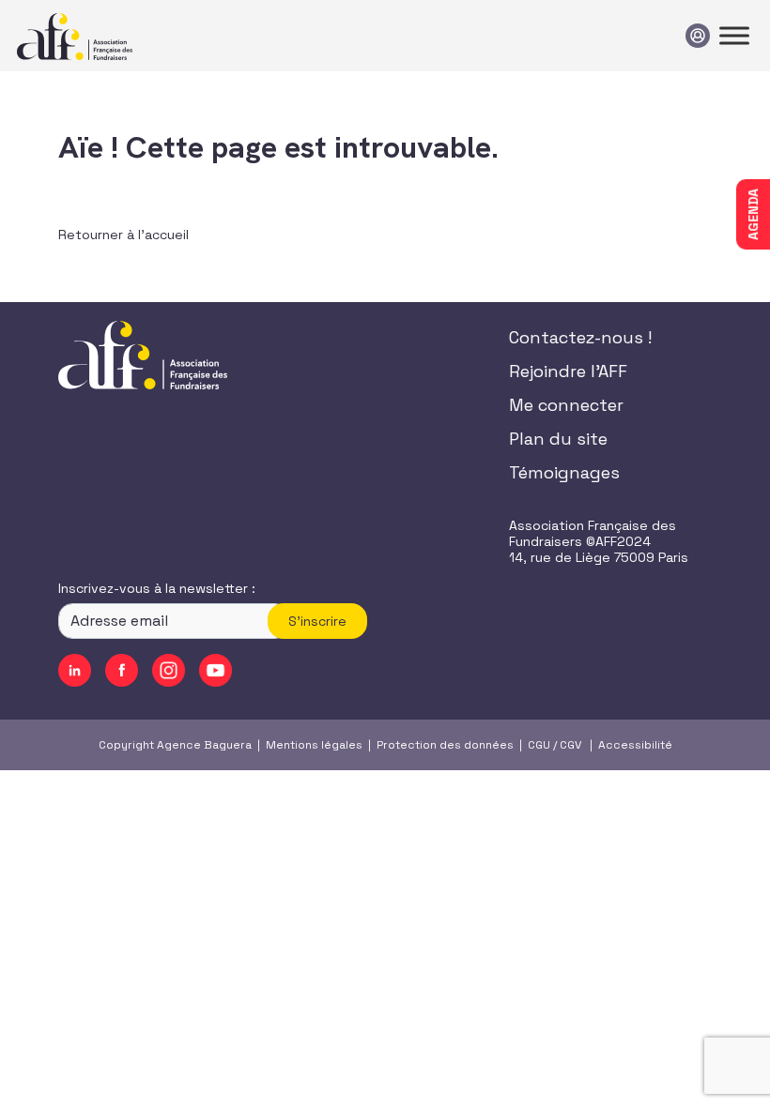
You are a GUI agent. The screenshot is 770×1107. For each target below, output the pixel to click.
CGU (539, 744)
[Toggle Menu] (734, 35)
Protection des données (445, 744)
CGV (570, 744)
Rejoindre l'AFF (568, 371)
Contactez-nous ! (580, 337)
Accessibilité (635, 744)
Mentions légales (314, 744)
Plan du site (558, 438)
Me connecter (566, 405)
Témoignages (564, 472)
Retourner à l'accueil (123, 234)
